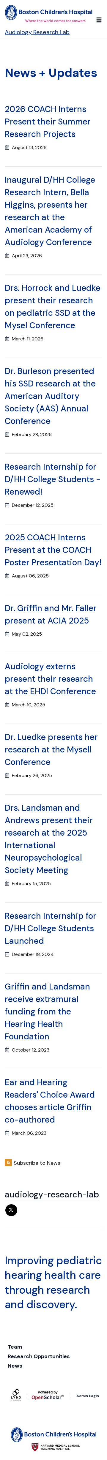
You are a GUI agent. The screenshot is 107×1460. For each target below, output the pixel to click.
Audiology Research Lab (37, 32)
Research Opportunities (39, 1356)
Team (15, 1346)
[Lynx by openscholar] (21, 1396)
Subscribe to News (37, 1163)
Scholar (48, 1395)
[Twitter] (11, 1210)
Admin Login (87, 1395)
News (15, 1365)
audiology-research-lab (52, 1194)
